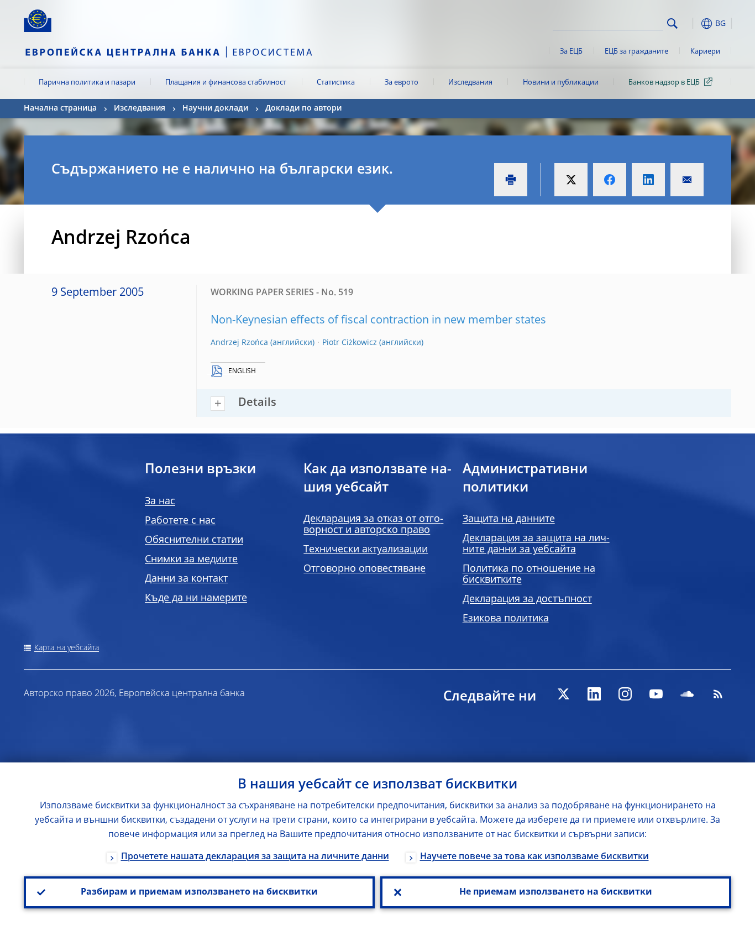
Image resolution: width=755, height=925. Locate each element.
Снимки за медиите (191, 560)
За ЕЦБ (571, 51)
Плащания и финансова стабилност (225, 82)
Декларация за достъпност (527, 599)
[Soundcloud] (687, 694)
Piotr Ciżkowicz (349, 343)
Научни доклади (215, 108)
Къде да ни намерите (196, 598)
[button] (692, 23)
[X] (563, 694)
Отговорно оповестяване (364, 569)
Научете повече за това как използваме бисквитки (534, 857)
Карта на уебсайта (66, 648)
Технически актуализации (365, 550)
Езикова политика (506, 619)
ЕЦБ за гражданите (636, 51)
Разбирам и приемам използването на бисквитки (199, 892)
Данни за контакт (186, 579)
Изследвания (470, 82)
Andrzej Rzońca (239, 343)
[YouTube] (656, 694)
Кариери (705, 51)
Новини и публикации (561, 82)
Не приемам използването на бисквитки (555, 892)
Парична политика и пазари (87, 82)
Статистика (336, 82)
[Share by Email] (687, 179)
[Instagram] (625, 694)
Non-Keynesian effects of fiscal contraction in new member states (378, 320)
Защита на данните (509, 519)
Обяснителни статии (194, 540)
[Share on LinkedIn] (648, 179)
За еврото (401, 82)
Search (672, 23)
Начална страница (60, 108)
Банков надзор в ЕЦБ (664, 82)
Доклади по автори (303, 108)
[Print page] (510, 179)
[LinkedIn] (594, 694)
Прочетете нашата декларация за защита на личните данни (255, 857)
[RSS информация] (718, 694)
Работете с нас (180, 521)
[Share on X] (571, 179)
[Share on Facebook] (609, 179)
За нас (160, 501)
